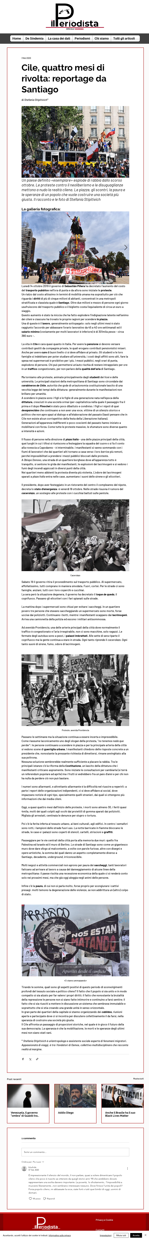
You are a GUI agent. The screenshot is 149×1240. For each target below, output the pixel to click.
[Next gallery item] (125, 248)
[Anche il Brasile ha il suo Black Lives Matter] (122, 1096)
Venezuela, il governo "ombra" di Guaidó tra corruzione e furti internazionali (24, 1114)
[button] (34, 38)
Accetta (136, 1235)
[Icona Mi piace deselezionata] (30, 1198)
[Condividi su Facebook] (23, 1059)
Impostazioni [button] (105, 1235)
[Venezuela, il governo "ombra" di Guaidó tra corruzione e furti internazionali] (28, 1096)
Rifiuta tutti (121, 1235)
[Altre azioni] (127, 1168)
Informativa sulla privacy (60, 1235)
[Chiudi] (145, 1235)
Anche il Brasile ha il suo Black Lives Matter (120, 1114)
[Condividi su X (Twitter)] (30, 1059)
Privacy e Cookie (104, 1219)
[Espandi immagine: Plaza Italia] (75, 247)
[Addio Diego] (75, 1096)
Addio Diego (66, 1112)
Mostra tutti (138, 1078)
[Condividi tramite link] (37, 1059)
